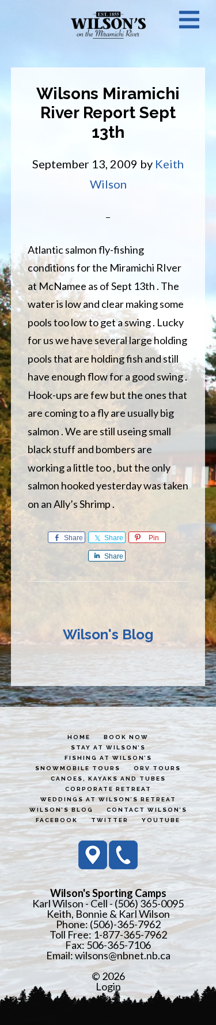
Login (108, 986)
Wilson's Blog (108, 634)
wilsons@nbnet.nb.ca (122, 955)
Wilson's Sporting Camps (108, 24)
